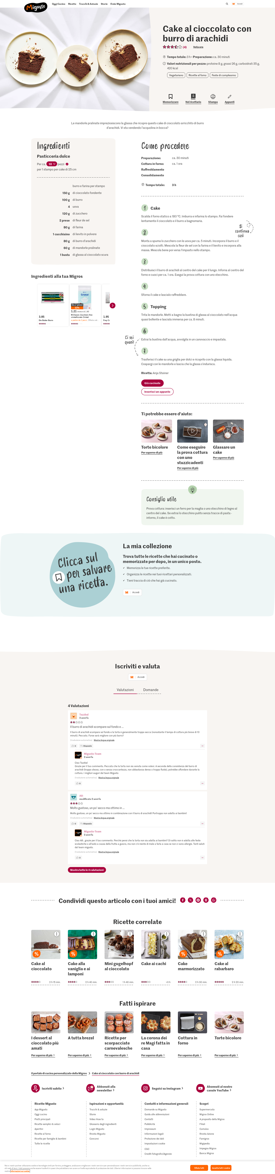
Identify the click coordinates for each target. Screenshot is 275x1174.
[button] (73, 716)
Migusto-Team (92, 753)
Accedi (239, 4)
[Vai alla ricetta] (45, 957)
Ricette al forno (197, 75)
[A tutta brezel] (82, 1034)
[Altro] (202, 746)
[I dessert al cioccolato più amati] (45, 1034)
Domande (150, 689)
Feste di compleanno (224, 75)
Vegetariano (176, 75)
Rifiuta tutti (199, 1167)
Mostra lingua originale (104, 740)
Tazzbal (84, 714)
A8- (81, 795)
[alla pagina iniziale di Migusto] (36, 5)
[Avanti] (112, 305)
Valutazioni (125, 689)
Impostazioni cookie (155, 1143)
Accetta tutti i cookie (221, 1167)
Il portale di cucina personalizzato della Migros (59, 1073)
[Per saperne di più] (156, 449)
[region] (137, 1167)
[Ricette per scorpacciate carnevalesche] (119, 1034)
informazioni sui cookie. (20, 1171)
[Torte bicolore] (229, 1034)
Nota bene (67, 164)
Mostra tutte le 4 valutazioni (87, 870)
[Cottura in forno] (192, 1034)
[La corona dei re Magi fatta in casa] (155, 1034)
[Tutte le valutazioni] (172, 47)
